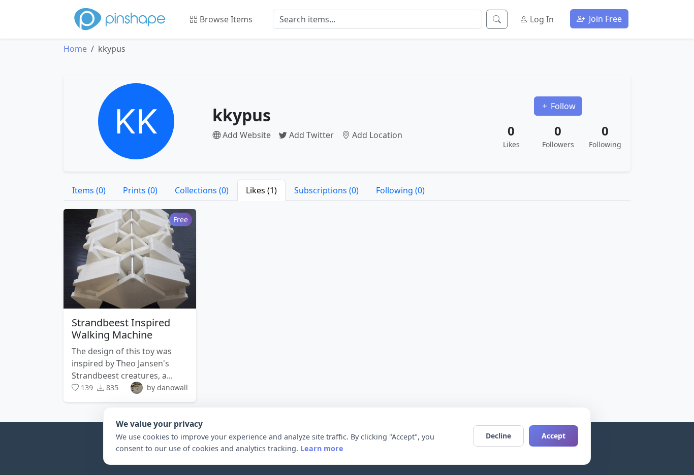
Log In (541, 19)
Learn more (321, 448)
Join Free (604, 18)
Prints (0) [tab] (140, 190)
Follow (562, 106)
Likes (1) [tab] (261, 190)
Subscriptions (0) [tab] (326, 190)
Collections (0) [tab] (202, 190)
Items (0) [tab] (89, 190)
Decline (498, 435)
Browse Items (225, 19)
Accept (553, 435)
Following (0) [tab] (400, 190)
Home (75, 48)
